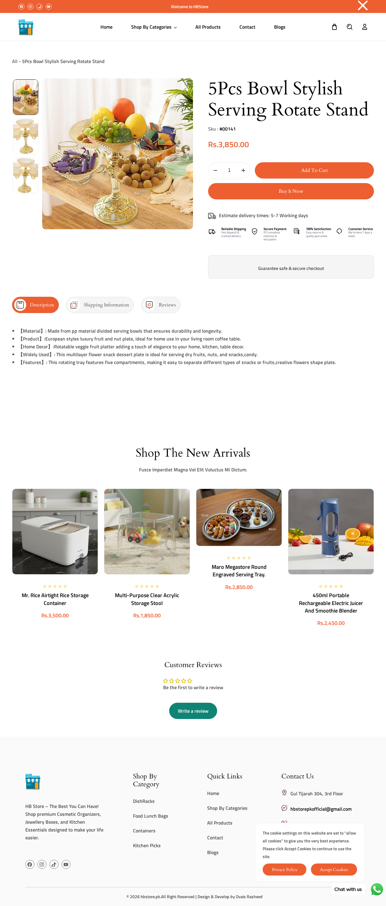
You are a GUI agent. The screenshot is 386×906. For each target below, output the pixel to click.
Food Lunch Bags (150, 815)
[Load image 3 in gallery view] (25, 175)
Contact (215, 837)
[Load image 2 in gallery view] (25, 136)
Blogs (213, 852)
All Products (220, 822)
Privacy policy (284, 870)
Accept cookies (334, 870)
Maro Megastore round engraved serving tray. (239, 570)
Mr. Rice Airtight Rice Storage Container (55, 599)
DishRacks (144, 801)
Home (213, 793)
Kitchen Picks (147, 845)
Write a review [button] (193, 710)
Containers (144, 830)
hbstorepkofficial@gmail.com (321, 809)
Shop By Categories (227, 808)
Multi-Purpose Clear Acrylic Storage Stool (147, 599)
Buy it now (291, 191)
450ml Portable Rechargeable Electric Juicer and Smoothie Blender (331, 602)
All (14, 61)
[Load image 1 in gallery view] (25, 97)
